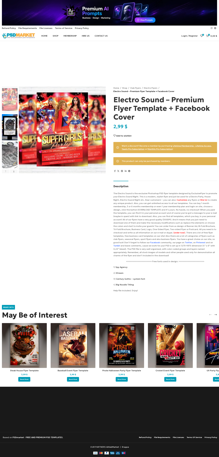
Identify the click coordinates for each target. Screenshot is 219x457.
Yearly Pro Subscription (133, 149)
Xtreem (119, 273)
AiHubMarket (112, 447)
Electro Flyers (150, 88)
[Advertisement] (109, 64)
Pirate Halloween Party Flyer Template (121, 370)
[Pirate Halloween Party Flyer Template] (121, 345)
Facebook (155, 242)
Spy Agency (121, 267)
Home (116, 88)
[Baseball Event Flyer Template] (73, 345)
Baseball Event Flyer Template (73, 370)
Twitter (188, 242)
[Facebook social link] (114, 171)
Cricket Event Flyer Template (170, 370)
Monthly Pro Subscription (160, 149)
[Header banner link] (109, 13)
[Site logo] (18, 35)
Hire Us (203, 200)
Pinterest (200, 242)
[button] (5, 171)
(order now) (179, 232)
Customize (182, 200)
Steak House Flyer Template (24, 370)
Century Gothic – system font (130, 279)
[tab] (120, 185)
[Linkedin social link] (125, 171)
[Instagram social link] (211, 28)
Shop (124, 88)
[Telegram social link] (129, 171)
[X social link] (118, 171)
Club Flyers (135, 88)
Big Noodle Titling (125, 284)
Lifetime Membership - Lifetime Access (192, 146)
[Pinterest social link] (215, 28)
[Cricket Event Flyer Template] (170, 345)
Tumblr (116, 245)
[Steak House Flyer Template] (24, 345)
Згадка (125, 447)
